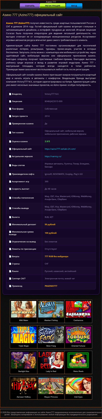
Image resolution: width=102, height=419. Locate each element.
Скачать (30, 6)
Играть (24, 293)
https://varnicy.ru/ (53, 156)
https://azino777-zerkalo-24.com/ (60, 148)
